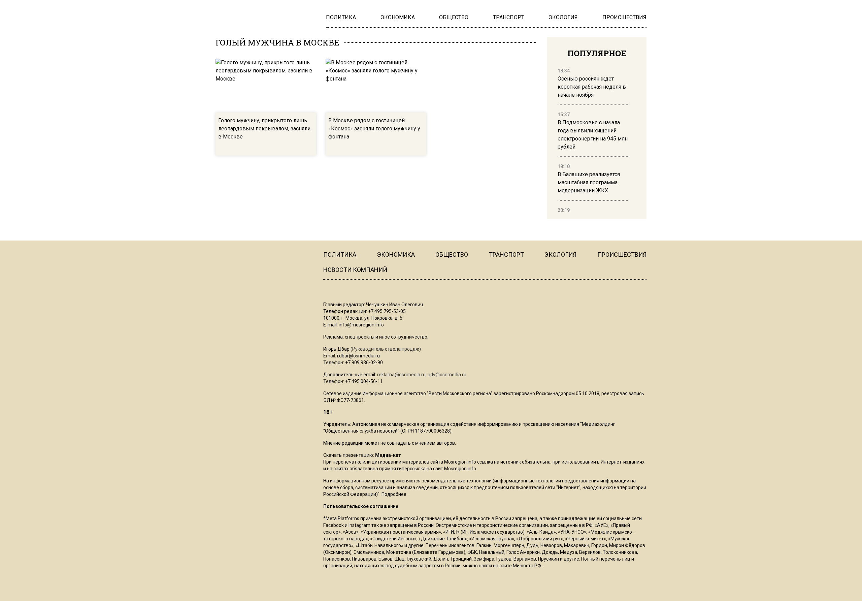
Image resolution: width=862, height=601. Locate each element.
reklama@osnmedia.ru (401, 374)
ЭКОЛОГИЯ (560, 254)
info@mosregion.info (361, 324)
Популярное (596, 53)
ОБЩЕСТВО (451, 254)
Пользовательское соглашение (360, 506)
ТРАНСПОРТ (506, 254)
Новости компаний (355, 269)
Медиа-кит (388, 455)
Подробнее (394, 494)
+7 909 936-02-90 (364, 362)
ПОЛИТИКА (339, 254)
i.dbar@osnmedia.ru (358, 355)
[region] (594, 141)
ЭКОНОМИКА (396, 254)
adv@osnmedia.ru (447, 374)
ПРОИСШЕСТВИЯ (621, 254)
